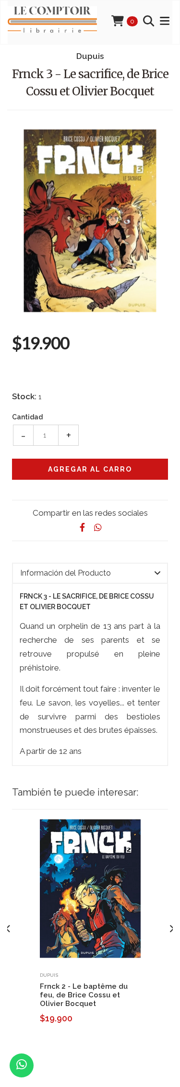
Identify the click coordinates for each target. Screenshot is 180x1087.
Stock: (24, 396)
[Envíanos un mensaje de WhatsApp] (22, 1065)
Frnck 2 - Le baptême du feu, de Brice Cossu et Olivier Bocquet (84, 995)
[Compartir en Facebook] (82, 527)
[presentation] (8, 929)
